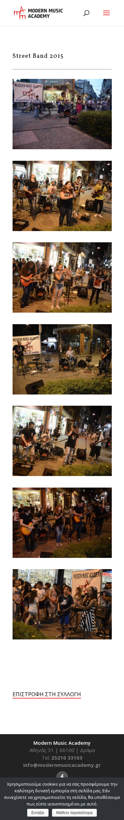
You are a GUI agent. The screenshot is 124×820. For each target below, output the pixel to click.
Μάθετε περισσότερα (74, 812)
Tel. (62, 757)
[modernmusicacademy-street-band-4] (62, 310)
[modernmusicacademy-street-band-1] (62, 147)
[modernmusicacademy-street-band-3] (62, 556)
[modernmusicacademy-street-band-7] (62, 392)
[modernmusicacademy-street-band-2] (62, 637)
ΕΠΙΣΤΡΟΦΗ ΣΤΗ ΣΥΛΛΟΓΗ (47, 694)
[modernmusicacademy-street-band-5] (62, 474)
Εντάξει (37, 812)
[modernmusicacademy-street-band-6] (62, 229)
